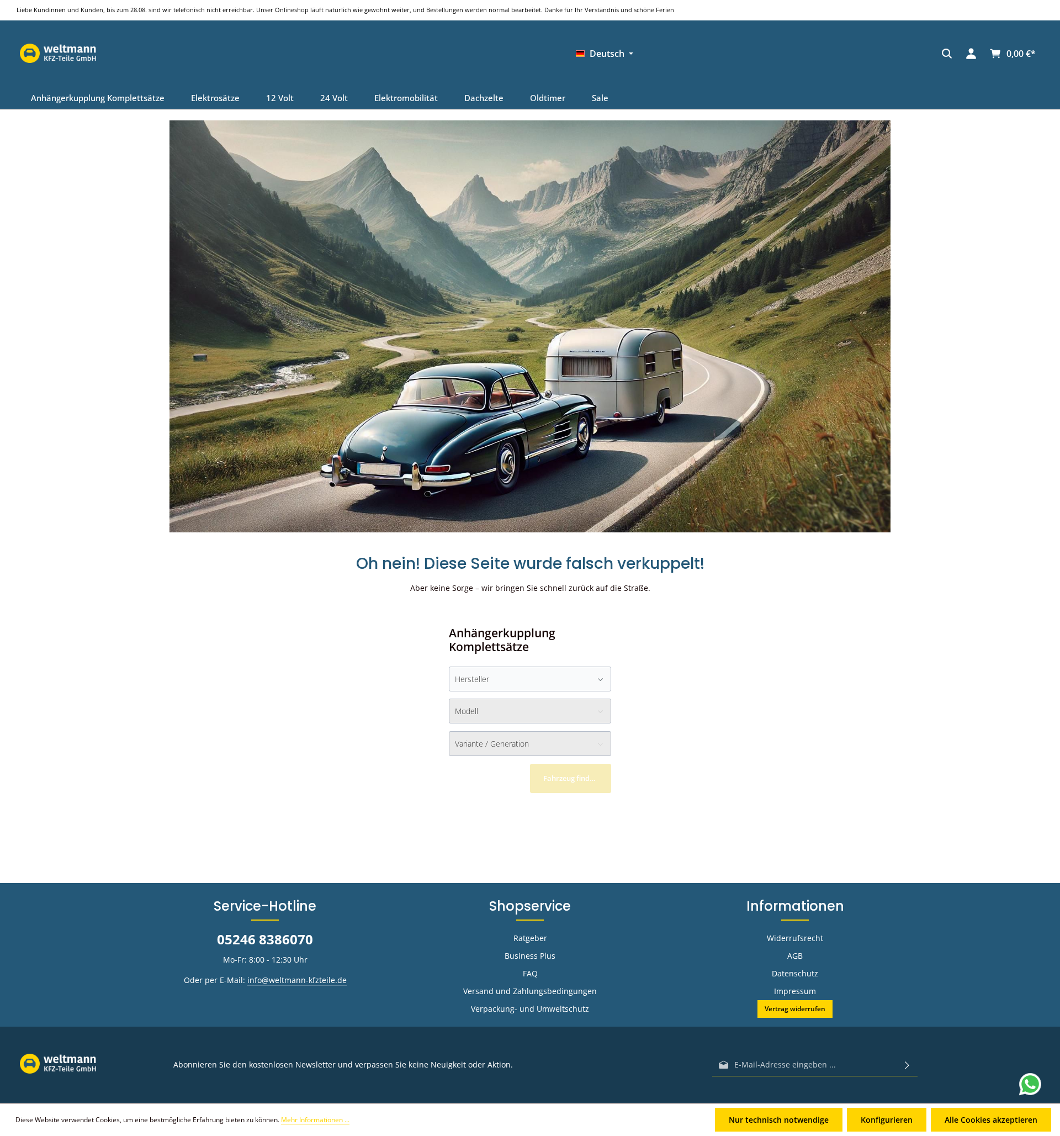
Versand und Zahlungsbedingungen (530, 991)
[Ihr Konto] (715, 54)
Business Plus (530, 955)
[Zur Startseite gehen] (825, 54)
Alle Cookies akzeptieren (991, 1119)
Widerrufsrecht (795, 938)
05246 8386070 (265, 939)
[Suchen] (691, 54)
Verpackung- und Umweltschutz (530, 1008)
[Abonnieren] (907, 1064)
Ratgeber (530, 938)
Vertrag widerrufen (795, 1008)
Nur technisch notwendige (779, 1119)
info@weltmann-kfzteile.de (297, 980)
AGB (795, 955)
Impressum (795, 991)
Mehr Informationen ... (315, 1119)
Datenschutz (795, 973)
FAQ (530, 973)
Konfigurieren (887, 1119)
